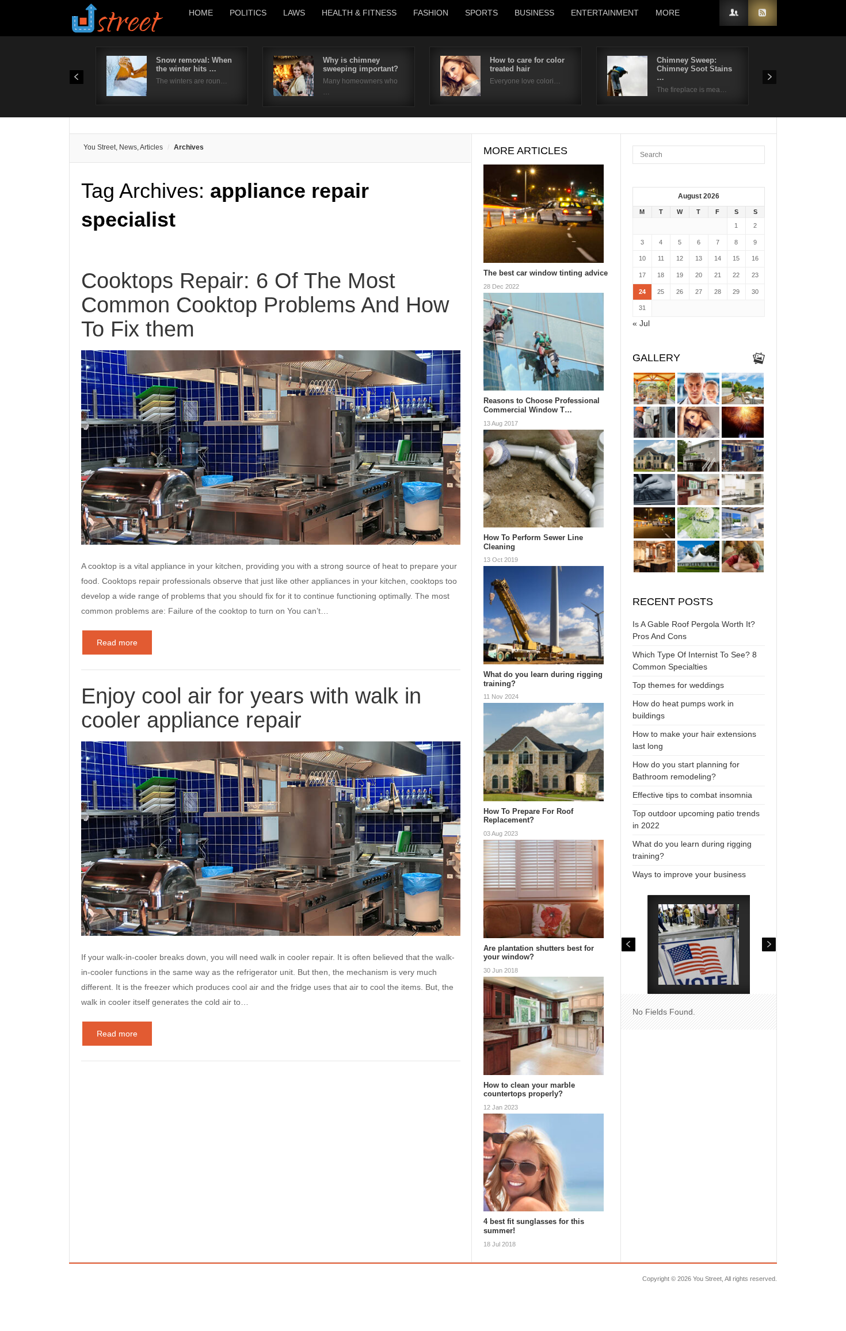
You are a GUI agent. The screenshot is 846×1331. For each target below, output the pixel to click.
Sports (481, 12)
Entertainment (605, 12)
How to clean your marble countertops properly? (529, 1090)
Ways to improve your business (689, 874)
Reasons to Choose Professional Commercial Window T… (541, 405)
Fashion (430, 12)
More (668, 12)
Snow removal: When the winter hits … (194, 64)
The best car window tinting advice (545, 273)
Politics (248, 12)
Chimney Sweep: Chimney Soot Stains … (694, 69)
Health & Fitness (359, 12)
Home (201, 12)
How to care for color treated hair (527, 64)
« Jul (641, 323)
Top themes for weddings (678, 685)
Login (733, 13)
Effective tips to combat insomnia (692, 795)
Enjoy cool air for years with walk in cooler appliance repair (251, 708)
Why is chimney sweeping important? (360, 64)
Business (534, 12)
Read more (117, 642)
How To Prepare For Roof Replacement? (528, 816)
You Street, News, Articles (123, 147)
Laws (294, 12)
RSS (762, 13)
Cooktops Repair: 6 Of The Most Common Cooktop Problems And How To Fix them (265, 305)
